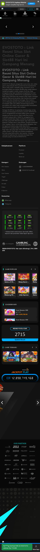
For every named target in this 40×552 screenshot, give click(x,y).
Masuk (22, 9)
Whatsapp (8, 200)
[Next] (35, 269)
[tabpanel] (20, 26)
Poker (3, 187)
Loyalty (21, 153)
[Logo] (6, 9)
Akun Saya (36, 549)
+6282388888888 (27, 166)
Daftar (31, 9)
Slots (15, 15)
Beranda (4, 549)
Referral (21, 156)
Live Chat (28, 549)
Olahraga (4, 180)
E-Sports (4, 190)
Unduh (31, 3)
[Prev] (31, 269)
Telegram (8, 204)
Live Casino (25, 15)
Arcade (4, 183)
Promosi (21, 150)
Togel (3, 177)
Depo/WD (20, 549)
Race (35, 15)
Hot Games (5, 15)
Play (26, 372)
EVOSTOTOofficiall (28, 170)
